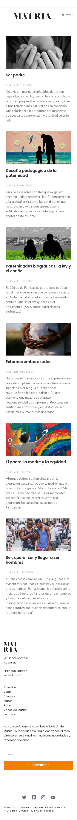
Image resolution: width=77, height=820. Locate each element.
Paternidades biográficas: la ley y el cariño (38, 268)
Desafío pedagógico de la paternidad (31, 173)
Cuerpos (10, 696)
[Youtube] (53, 797)
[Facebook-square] (33, 797)
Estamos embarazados (28, 361)
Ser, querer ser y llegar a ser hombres (33, 560)
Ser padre (15, 75)
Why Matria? (12, 675)
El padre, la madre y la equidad (36, 462)
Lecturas (10, 714)
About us (10, 662)
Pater (7, 705)
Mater (8, 701)
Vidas (7, 692)
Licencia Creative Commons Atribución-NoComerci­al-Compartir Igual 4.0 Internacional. (34, 809)
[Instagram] (43, 797)
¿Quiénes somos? (16, 658)
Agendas (10, 687)
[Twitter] (24, 797)
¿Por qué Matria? (15, 671)
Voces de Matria (15, 710)
